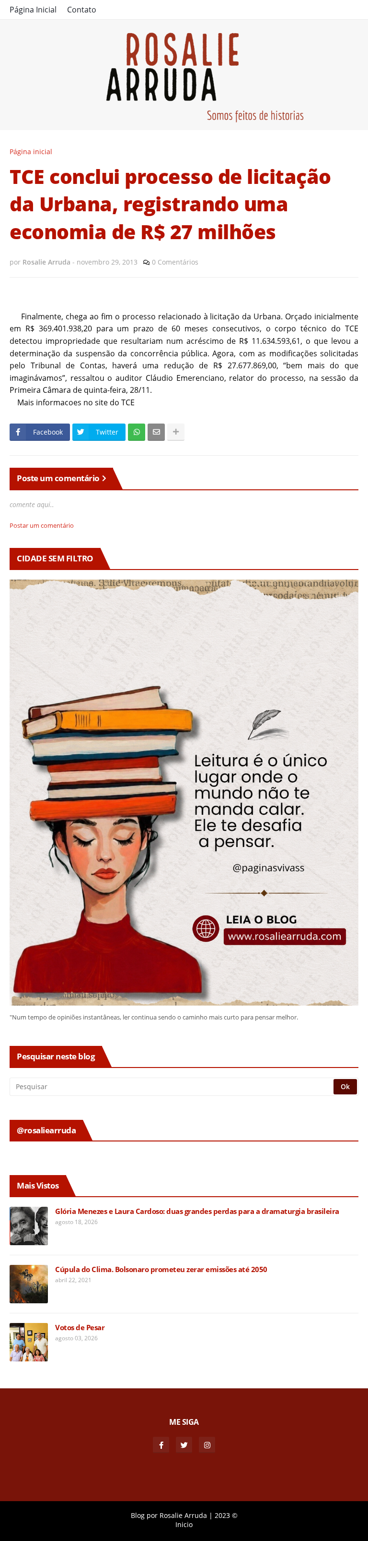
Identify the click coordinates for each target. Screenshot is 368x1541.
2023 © (226, 1515)
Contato (81, 9)
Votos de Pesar (79, 1327)
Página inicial (31, 151)
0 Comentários (175, 262)
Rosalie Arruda (183, 1515)
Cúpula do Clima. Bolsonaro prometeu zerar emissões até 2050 (161, 1269)
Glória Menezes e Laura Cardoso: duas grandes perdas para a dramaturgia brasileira (197, 1211)
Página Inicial (33, 9)
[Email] (156, 432)
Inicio (184, 1524)
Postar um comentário (42, 525)
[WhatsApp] (136, 432)
